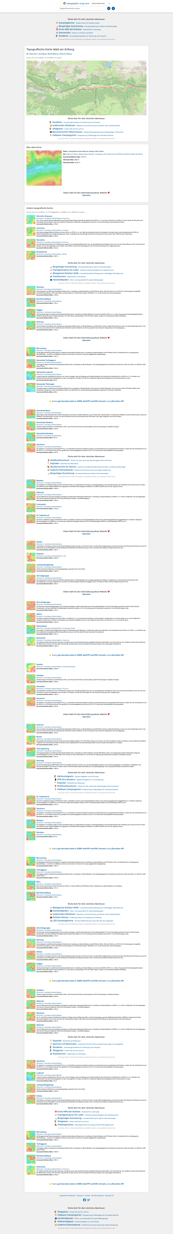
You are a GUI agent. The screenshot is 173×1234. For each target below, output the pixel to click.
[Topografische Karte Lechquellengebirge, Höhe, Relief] (30, 568)
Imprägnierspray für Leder (66, 270)
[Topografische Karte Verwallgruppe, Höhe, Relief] (30, 580)
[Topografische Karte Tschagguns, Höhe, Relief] (30, 874)
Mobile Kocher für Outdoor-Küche (88, 23)
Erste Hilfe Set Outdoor (70, 29)
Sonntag (40, 760)
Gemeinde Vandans (44, 422)
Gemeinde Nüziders (44, 433)
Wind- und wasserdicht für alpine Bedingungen (86, 280)
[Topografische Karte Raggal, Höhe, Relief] (30, 314)
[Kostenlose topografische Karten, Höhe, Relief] (27, 54)
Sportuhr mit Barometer (65, 1044)
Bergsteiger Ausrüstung (71, 26)
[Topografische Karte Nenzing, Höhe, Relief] (30, 291)
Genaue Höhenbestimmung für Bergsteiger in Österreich (103, 132)
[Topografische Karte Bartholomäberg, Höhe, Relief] (30, 302)
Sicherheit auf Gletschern (69, 464)
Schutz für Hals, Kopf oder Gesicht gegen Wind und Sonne (91, 460)
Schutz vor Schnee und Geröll (82, 33)
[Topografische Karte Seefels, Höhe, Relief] (30, 667)
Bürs (38, 882)
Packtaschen (59, 276)
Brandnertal (41, 252)
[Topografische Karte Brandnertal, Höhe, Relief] (30, 255)
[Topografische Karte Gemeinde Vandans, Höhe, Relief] (30, 425)
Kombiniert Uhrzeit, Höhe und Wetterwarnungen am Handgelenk (100, 1044)
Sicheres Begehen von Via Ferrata (87, 776)
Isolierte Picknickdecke (61, 470)
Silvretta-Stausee (44, 216)
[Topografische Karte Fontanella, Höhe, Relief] (30, 507)
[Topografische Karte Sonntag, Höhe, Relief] (30, 764)
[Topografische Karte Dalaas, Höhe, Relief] (30, 546)
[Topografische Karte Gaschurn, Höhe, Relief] (30, 448)
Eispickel (54, 463)
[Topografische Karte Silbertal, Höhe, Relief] (30, 496)
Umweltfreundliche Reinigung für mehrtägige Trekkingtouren (101, 273)
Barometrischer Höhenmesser (67, 132)
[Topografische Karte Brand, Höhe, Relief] (30, 741)
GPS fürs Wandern (66, 779)
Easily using (88, 401)
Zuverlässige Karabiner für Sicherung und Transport (88, 36)
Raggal (39, 310)
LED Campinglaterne (63, 920)
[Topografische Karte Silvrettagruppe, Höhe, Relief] (30, 606)
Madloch (40, 554)
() (104, 154)
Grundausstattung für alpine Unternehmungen (100, 26)
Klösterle (40, 1013)
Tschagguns (41, 870)
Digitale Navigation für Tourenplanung (90, 780)
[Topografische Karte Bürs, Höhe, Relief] (30, 885)
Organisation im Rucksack (76, 277)
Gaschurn (66, 218)
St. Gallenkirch (42, 515)
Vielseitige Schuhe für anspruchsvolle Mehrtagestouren (94, 1125)
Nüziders (40, 832)
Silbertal (40, 492)
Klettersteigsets (65, 776)
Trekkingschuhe (65, 1124)
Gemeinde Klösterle (69, 667)
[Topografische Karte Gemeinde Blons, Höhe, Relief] (30, 414)
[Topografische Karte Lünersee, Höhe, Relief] (30, 232)
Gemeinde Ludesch (44, 372)
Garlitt (73, 628)
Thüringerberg (42, 749)
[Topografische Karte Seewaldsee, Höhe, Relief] (30, 630)
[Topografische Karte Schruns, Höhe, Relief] (30, 326)
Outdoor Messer (60, 917)
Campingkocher (66, 23)
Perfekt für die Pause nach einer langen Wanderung (92, 470)
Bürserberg (41, 348)
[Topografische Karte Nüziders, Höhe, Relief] (30, 835)
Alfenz (39, 614)
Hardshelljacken (61, 279)
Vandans (65, 230)
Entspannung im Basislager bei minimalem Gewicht (95, 135)
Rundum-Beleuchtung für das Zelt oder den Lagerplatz (94, 921)
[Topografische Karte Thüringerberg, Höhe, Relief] (30, 752)
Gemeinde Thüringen (45, 384)
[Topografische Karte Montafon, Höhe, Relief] (30, 244)
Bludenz (39, 480)
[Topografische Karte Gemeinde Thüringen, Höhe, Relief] (30, 388)
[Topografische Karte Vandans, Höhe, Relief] (30, 678)
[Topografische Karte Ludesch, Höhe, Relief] (30, 1077)
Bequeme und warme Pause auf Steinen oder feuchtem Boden (98, 125)
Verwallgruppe (42, 576)
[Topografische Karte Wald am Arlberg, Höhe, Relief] (44, 168)
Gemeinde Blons (43, 410)
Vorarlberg (47, 218)
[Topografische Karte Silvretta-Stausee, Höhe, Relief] (30, 220)
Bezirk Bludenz (57, 218)
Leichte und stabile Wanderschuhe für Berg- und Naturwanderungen (102, 467)
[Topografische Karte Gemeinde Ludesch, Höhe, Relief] (30, 376)
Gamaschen (65, 32)
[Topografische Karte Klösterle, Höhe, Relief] (30, 1017)
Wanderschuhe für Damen (63, 466)
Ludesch (40, 1073)
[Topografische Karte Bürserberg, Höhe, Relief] (30, 352)
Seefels (39, 664)
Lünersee (40, 228)
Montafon (40, 240)
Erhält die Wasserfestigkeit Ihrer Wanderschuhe (97, 270)
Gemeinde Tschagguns (46, 360)
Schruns (65, 242)
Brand (65, 254)
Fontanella (41, 504)
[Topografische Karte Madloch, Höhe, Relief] (30, 557)
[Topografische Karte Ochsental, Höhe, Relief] (30, 642)
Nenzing (40, 287)
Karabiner (63, 36)
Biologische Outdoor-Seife (66, 273)
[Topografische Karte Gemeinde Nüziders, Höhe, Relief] (30, 436)
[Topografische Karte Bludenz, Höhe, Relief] (30, 484)
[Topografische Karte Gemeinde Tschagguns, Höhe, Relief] (30, 364)
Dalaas (39, 542)
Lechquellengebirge (44, 565)
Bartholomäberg (43, 299)
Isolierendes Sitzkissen (64, 125)
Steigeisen (58, 128)
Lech (64, 556)
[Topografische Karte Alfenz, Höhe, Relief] (30, 618)
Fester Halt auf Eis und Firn (74, 129)
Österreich (39, 218)
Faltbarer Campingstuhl (64, 135)
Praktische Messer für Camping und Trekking (86, 917)
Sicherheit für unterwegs (92, 29)
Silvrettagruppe (43, 602)
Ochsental (40, 638)
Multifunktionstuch (59, 460)
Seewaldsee (41, 626)
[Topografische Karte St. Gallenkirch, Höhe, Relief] (30, 519)
